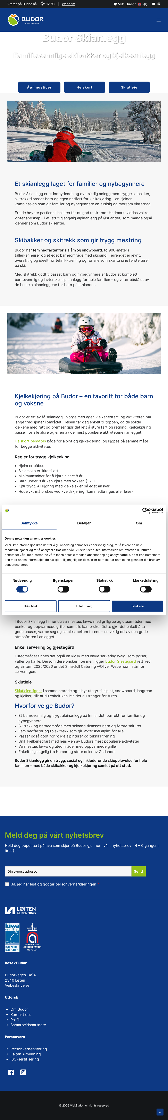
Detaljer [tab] (84, 523)
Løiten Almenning (25, 1054)
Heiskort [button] (85, 87)
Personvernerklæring (28, 1049)
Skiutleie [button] (129, 87)
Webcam (68, 4)
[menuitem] (125, 4)
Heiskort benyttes (30, 441)
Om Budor (19, 1009)
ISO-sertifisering (24, 1059)
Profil (14, 1020)
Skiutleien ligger (28, 691)
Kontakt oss (20, 1014)
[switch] (63, 589)
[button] (154, 3)
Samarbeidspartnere (28, 1025)
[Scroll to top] (160, 1112)
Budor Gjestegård (120, 661)
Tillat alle (137, 606)
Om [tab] (139, 523)
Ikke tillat (30, 606)
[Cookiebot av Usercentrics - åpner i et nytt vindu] (145, 511)
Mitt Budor (127, 4)
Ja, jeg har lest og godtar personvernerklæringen (55, 884)
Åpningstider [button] (39, 87)
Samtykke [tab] (29, 523)
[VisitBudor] (25, 20)
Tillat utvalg (84, 606)
